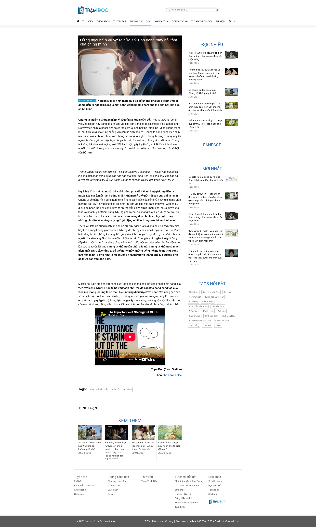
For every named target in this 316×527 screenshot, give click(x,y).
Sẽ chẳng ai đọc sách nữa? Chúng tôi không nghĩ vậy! (89, 445)
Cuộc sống (79, 494)
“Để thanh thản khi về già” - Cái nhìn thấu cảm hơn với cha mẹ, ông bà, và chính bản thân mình (205, 106)
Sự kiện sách (215, 481)
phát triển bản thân (198, 306)
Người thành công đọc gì (171, 21)
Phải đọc (78, 481)
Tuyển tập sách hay (214, 297)
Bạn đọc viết (214, 485)
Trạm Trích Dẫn (149, 481)
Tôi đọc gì (213, 489)
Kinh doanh (80, 489)
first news (193, 292)
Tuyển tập (119, 21)
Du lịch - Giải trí (183, 494)
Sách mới (228, 292)
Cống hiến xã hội (183, 498)
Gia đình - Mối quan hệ (187, 485)
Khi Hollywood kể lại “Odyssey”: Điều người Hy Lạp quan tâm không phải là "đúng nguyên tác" (115, 449)
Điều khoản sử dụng (162, 521)
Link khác (214, 477)
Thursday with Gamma (186, 502)
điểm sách (194, 311)
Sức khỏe (180, 489)
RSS (147, 521)
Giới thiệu (181, 521)
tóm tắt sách (217, 306)
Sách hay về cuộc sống (200, 321)
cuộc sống (194, 325)
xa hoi (218, 325)
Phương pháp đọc (117, 481)
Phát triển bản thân (84, 485)
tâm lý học (208, 311)
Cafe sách (113, 489)
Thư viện (87, 21)
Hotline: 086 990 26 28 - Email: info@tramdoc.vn (214, 521)
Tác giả (111, 494)
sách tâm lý (207, 302)
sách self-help (222, 321)
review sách (195, 297)
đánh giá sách (211, 316)
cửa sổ (115, 389)
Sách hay (193, 302)
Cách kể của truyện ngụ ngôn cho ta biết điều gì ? (169, 445)
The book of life (172, 375)
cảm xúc (207, 325)
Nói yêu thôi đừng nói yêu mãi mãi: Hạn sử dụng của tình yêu (143, 445)
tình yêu (222, 311)
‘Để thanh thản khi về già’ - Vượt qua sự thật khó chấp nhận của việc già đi (205, 123)
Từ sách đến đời (201, 21)
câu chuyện (194, 316)
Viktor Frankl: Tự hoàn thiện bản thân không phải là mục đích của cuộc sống (205, 56)
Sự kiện (221, 21)
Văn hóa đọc (114, 485)
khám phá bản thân (99, 389)
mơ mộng (127, 389)
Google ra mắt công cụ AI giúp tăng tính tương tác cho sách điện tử (206, 180)
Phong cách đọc (140, 21)
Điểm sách (103, 21)
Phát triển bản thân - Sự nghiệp (191, 481)
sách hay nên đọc (211, 292)
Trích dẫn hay (228, 316)
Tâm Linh (180, 506)
